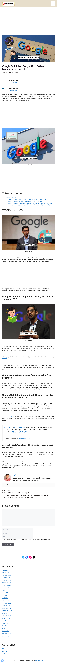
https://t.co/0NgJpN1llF (20, 432)
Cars (3, 653)
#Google (7, 427)
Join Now (15, 82)
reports (12, 416)
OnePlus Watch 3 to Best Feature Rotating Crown (18, 497)
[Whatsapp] (3, 485)
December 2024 (7, 608)
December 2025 (7, 580)
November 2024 (7, 610)
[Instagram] (5, 485)
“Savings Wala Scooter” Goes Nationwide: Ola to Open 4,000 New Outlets (26, 495)
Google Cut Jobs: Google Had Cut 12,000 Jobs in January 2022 (27, 199)
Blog (3, 648)
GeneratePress (39, 660)
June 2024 (5, 623)
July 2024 (5, 621)
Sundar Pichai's (9, 493)
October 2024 (6, 613)
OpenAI (4, 358)
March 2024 (5, 631)
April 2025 (5, 598)
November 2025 (7, 582)
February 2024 (6, 633)
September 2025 (7, 585)
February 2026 (6, 575)
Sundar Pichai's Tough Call (22, 493)
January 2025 (6, 605)
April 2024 (5, 628)
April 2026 (5, 570)
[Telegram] (8, 485)
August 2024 (6, 618)
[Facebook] (10, 485)
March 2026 (5, 572)
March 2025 (5, 600)
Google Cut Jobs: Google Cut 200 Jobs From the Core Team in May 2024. (30, 203)
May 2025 (5, 595)
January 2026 (6, 577)
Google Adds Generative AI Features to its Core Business (25, 201)
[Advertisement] (28, 21)
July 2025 (5, 590)
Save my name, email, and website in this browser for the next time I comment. (27, 539)
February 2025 (6, 603)
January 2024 (6, 636)
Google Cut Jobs (11, 197)
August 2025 (6, 588)
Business (7, 490)
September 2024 (7, 615)
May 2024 (5, 626)
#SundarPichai (19, 427)
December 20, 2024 (25, 439)
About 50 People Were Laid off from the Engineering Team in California (31, 205)
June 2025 (5, 593)
